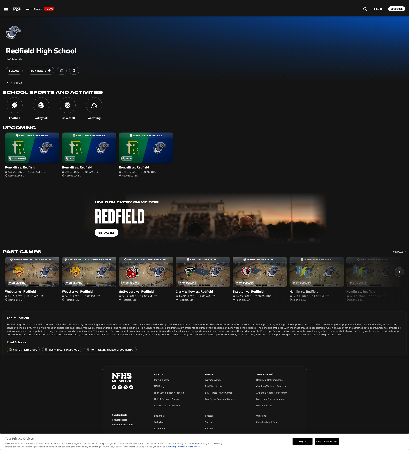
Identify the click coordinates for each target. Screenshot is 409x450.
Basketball (159, 415)
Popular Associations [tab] (123, 424)
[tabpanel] (225, 422)
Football (209, 415)
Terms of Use (193, 446)
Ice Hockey (159, 428)
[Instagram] (125, 387)
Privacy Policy (176, 446)
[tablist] (128, 420)
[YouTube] (131, 387)
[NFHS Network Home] (17, 9)
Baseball (209, 428)
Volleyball (159, 422)
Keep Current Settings (327, 441)
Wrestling (261, 415)
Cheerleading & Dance (267, 422)
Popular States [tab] (119, 420)
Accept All (302, 441)
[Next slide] (399, 272)
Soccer (208, 422)
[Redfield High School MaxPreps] (74, 71)
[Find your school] (365, 9)
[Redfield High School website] (62, 71)
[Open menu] (6, 9)
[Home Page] (7, 83)
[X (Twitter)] (120, 387)
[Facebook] (114, 387)
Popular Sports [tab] (119, 415)
